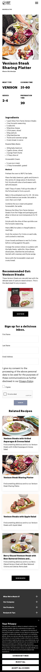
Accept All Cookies (20, 668)
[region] (20, 645)
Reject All (20, 662)
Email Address (7, 357)
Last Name (6, 345)
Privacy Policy (26, 381)
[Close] (38, 620)
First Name (6, 334)
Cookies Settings (21, 656)
